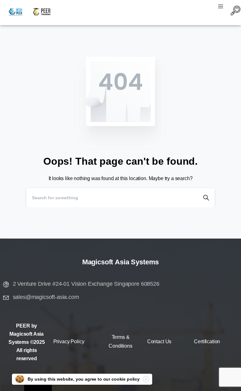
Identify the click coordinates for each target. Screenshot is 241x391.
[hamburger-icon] (220, 7)
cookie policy (125, 379)
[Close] (146, 379)
